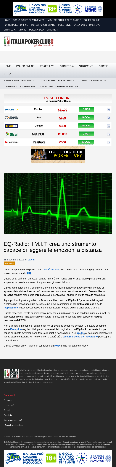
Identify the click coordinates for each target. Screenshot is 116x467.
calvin (31, 259)
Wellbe (81, 333)
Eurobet (38, 109)
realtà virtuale (51, 269)
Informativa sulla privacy (13, 425)
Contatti (7, 410)
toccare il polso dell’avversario (80, 336)
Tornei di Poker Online (92, 80)
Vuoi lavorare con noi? (13, 420)
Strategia (9, 30)
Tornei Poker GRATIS (43, 25)
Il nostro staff (9, 405)
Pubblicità (8, 415)
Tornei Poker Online (16, 25)
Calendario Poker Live (87, 25)
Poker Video (36, 30)
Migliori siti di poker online (64, 20)
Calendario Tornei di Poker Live (59, 86)
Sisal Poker (38, 133)
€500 (62, 117)
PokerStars (39, 142)
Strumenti (53, 30)
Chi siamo (8, 400)
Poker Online (92, 20)
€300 (62, 126)
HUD (57, 345)
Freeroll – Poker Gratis (20, 86)
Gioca (86, 109)
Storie (22, 30)
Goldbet (39, 125)
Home (7, 20)
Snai (38, 117)
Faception (16, 329)
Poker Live (64, 25)
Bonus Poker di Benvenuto (29, 20)
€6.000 (62, 134)
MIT (29, 273)
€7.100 (62, 109)
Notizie (8, 74)
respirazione (11, 307)
